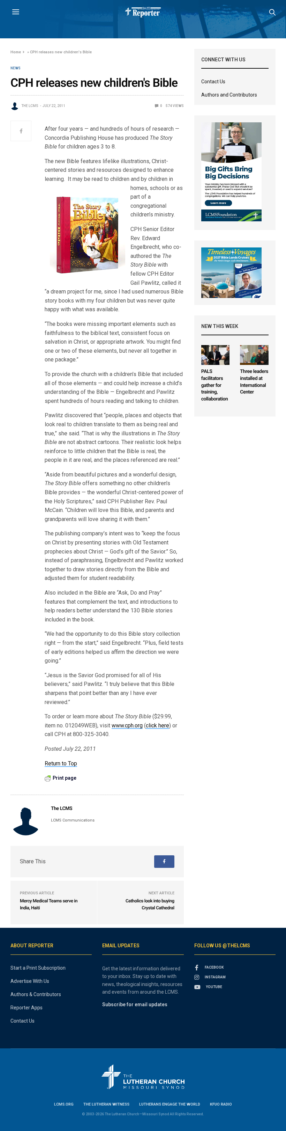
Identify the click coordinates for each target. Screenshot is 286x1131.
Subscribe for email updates (134, 1004)
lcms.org (64, 1104)
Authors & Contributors (35, 994)
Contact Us (213, 81)
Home (15, 52)
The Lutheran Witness (106, 1104)
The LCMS (29, 106)
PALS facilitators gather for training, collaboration (214, 385)
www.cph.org (127, 725)
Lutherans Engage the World (169, 1104)
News (15, 68)
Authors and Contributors (229, 95)
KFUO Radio (221, 1104)
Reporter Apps (26, 1007)
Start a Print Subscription (38, 968)
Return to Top (61, 763)
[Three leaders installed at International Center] (254, 355)
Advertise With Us (29, 981)
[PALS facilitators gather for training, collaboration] (215, 355)
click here (157, 725)
